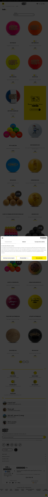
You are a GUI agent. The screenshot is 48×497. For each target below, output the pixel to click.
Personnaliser (23, 258)
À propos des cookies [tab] (40, 241)
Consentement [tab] (8, 241)
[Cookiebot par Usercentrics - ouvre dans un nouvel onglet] (41, 238)
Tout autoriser (39, 258)
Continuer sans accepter (9, 258)
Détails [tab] (24, 241)
